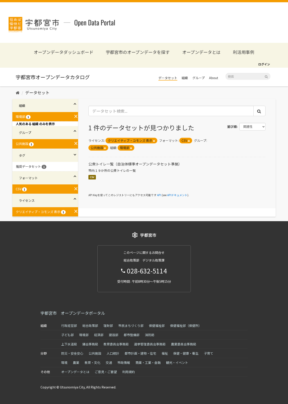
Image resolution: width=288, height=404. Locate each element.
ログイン (264, 64)
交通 (109, 362)
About (213, 78)
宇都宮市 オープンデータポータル (72, 313)
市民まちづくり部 (131, 325)
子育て (208, 353)
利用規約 (128, 372)
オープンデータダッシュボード (63, 52)
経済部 (99, 335)
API (159, 195)
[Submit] (266, 76)
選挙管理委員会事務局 (150, 344)
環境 (64, 362)
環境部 (84, 335)
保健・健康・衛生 (185, 353)
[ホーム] (18, 92)
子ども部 (67, 335)
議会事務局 (90, 344)
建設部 (113, 335)
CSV (92, 177)
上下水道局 (69, 344)
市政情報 (123, 362)
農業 (76, 362)
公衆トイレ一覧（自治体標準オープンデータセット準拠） (135, 164)
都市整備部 (132, 335)
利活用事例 (243, 52)
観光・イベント (177, 362)
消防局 (149, 335)
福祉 (165, 353)
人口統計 (113, 353)
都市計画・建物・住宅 (140, 353)
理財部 (108, 325)
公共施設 (95, 353)
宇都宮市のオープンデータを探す (138, 52)
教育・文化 (92, 362)
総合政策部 (90, 325)
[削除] (154, 140)
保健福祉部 (157, 325)
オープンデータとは (201, 52)
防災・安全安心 (72, 353)
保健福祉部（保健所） (186, 325)
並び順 (232, 126)
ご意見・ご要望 (106, 372)
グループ (198, 78)
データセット (167, 78)
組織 (185, 78)
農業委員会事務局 (183, 344)
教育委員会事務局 (116, 344)
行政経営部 (69, 325)
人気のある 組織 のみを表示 (35, 124)
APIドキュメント (177, 195)
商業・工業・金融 (148, 362)
